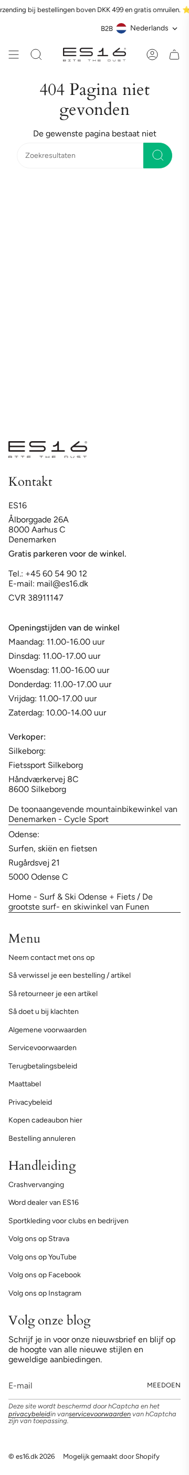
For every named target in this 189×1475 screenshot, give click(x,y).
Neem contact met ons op (51, 957)
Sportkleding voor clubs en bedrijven (68, 1220)
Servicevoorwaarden (42, 1047)
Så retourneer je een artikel (53, 993)
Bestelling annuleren (42, 1138)
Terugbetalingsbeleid (42, 1066)
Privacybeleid (30, 1102)
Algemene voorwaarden (47, 1029)
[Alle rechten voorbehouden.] (13, 54)
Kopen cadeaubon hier (45, 1120)
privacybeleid (29, 1414)
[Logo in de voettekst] (47, 449)
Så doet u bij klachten (43, 1011)
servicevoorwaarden (100, 1414)
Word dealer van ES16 (43, 1202)
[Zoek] (157, 155)
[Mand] (174, 54)
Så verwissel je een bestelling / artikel (69, 975)
